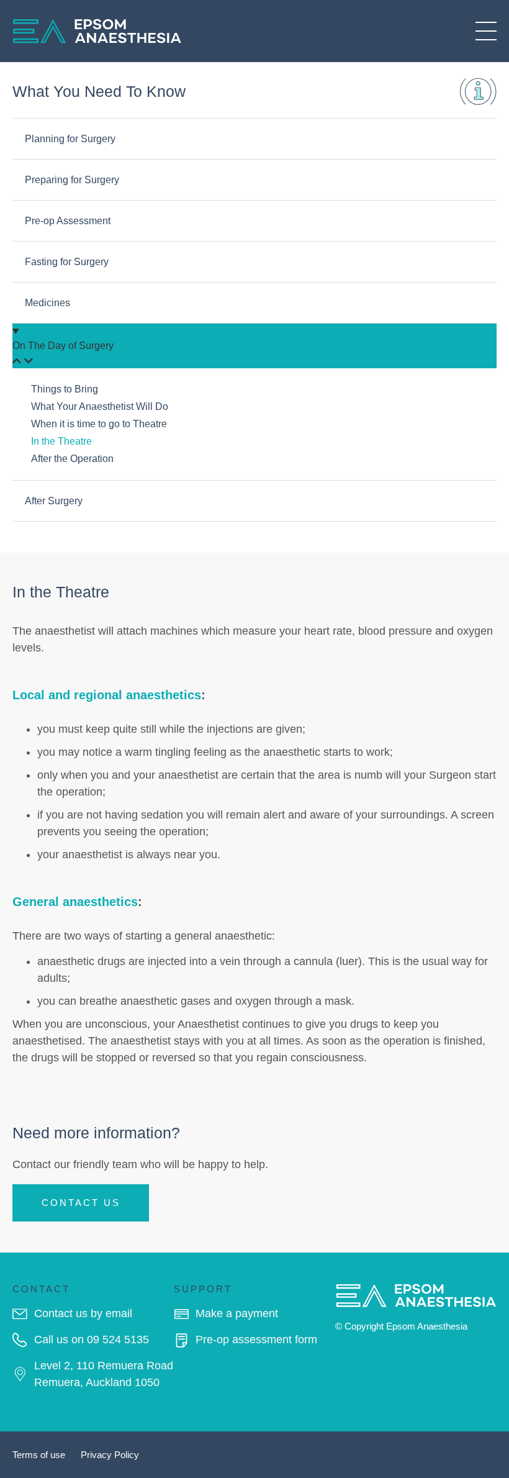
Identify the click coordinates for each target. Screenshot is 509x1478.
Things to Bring (64, 389)
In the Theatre (61, 441)
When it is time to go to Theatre (99, 424)
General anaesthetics (75, 902)
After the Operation (72, 458)
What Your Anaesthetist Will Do (99, 406)
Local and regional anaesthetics (106, 695)
